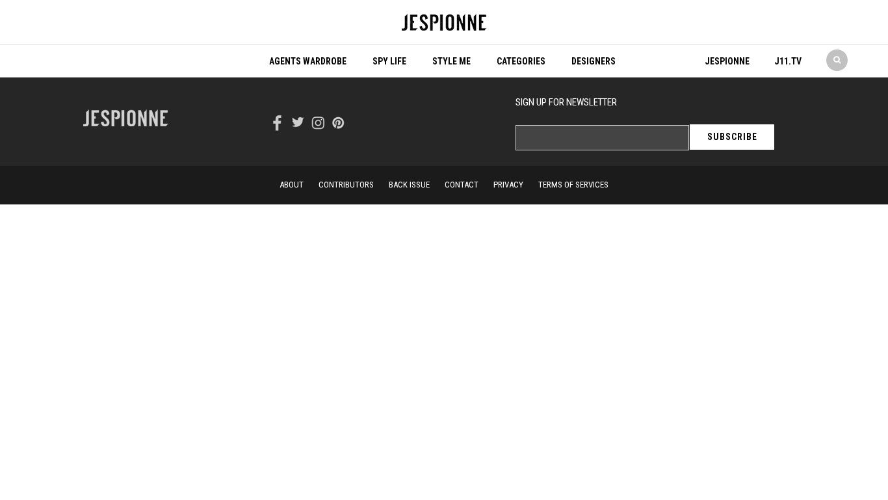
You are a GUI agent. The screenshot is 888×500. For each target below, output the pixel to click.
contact (461, 184)
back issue (409, 184)
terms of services (573, 184)
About (292, 184)
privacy (508, 184)
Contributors (346, 184)
